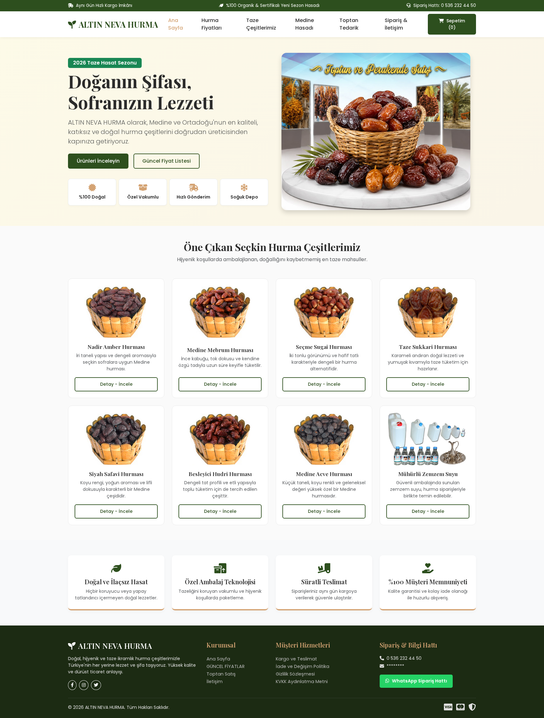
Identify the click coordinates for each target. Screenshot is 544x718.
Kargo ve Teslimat (296, 659)
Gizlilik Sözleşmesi (295, 674)
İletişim (215, 681)
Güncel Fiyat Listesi (166, 161)
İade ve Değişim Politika (302, 666)
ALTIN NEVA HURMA (118, 24)
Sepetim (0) (455, 24)
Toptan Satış (221, 674)
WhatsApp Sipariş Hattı (419, 681)
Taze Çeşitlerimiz (261, 24)
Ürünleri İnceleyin (98, 161)
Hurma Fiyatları (211, 24)
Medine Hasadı (304, 24)
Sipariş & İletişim (396, 24)
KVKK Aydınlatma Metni (302, 681)
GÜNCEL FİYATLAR (226, 666)
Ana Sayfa (175, 24)
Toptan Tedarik (349, 24)
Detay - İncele (116, 384)
